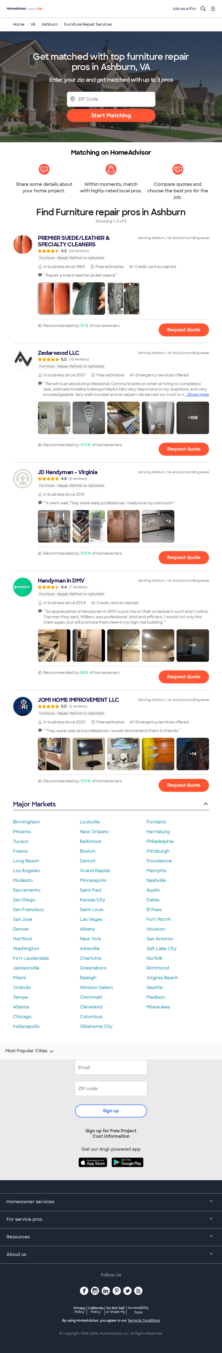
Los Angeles (26, 871)
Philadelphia (160, 841)
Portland (156, 822)
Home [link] (18, 24)
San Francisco (28, 909)
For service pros (24, 1219)
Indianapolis (26, 1026)
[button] (54, 298)
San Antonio (159, 939)
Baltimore (91, 841)
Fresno (20, 851)
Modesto (23, 880)
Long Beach (26, 861)
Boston (88, 851)
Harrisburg (158, 832)
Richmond (157, 968)
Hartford (22, 939)
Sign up (111, 1111)
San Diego (24, 900)
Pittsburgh (157, 851)
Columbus (91, 1017)
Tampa (20, 997)
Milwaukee (158, 1007)
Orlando (22, 987)
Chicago (22, 1017)
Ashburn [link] (50, 24)
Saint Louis (91, 909)
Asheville (90, 948)
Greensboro (93, 968)
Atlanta (21, 1007)
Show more (198, 394)
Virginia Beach (162, 978)
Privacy (80, 1310)
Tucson (20, 841)
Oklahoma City (96, 1026)
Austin (153, 890)
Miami (19, 978)
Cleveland (91, 1007)
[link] (111, 248)
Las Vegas (91, 919)
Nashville (156, 880)
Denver (21, 929)
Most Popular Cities (26, 1051)
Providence (159, 861)
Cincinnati (91, 997)
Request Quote (183, 330)
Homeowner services (30, 1202)
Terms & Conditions (144, 1320)
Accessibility (138, 1310)
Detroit (88, 861)
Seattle (154, 987)
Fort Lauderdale (31, 958)
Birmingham (26, 822)
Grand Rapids (95, 871)
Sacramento (27, 890)
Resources (18, 1237)
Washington (26, 948)
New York (90, 939)
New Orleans (94, 832)
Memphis (156, 871)
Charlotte (91, 958)
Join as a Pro (184, 8)
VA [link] (33, 24)
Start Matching (111, 115)
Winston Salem (96, 987)
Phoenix (22, 832)
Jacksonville (26, 968)
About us (16, 1254)
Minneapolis (93, 880)
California (95, 1310)
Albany (87, 929)
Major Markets (34, 804)
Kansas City (92, 900)
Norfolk (154, 958)
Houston (155, 929)
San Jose (22, 919)
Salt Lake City (161, 948)
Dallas (152, 900)
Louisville (90, 822)
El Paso (154, 909)
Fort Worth (158, 919)
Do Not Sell (115, 1310)
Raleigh (88, 978)
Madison (155, 997)
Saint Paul (91, 890)
